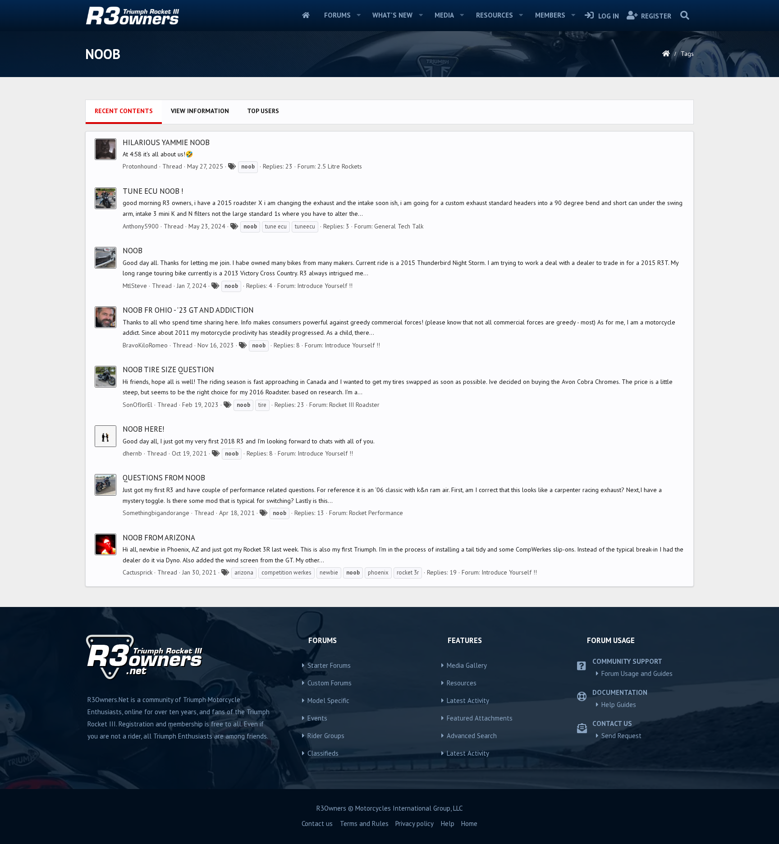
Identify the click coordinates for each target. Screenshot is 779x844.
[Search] (684, 15)
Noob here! (143, 429)
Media (444, 15)
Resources (494, 15)
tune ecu (276, 226)
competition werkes (286, 572)
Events (317, 718)
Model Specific (328, 700)
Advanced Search (472, 735)
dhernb (132, 453)
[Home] (666, 53)
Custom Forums (329, 683)
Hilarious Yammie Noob (166, 142)
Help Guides (618, 704)
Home (305, 15)
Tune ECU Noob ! (153, 191)
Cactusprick (137, 572)
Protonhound (140, 166)
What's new (392, 15)
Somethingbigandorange (156, 513)
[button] (358, 15)
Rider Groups (325, 735)
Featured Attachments (480, 718)
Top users (263, 111)
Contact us (317, 823)
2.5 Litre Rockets (339, 166)
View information (200, 111)
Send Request (621, 735)
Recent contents (124, 111)
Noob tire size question (168, 369)
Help (447, 823)
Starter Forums (329, 665)
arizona (243, 572)
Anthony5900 (141, 226)
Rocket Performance (376, 513)
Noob (132, 250)
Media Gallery (467, 665)
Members (550, 15)
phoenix (378, 572)
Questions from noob (164, 478)
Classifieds (323, 753)
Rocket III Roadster (354, 405)
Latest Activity (468, 700)
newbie (329, 572)
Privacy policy (414, 823)
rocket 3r (408, 572)
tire (262, 405)
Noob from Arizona (159, 538)
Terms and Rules (364, 823)
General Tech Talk (398, 226)
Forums (337, 15)
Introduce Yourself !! (325, 286)
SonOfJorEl (137, 405)
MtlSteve (135, 286)
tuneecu (305, 226)
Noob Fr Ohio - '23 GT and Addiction (188, 310)
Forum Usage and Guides (637, 673)
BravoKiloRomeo (145, 345)
